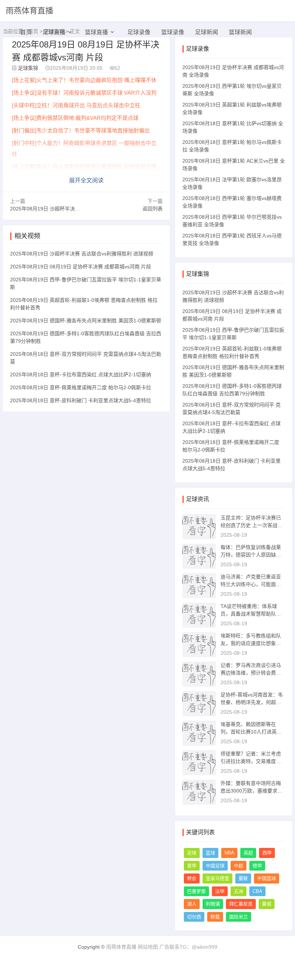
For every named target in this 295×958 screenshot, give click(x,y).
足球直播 (53, 32)
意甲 (191, 865)
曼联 (243, 878)
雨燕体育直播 (29, 10)
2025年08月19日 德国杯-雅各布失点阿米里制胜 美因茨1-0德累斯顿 (85, 320)
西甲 (267, 852)
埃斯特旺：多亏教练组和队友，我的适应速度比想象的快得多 (251, 643)
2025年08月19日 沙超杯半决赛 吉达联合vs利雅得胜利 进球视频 (81, 209)
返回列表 (152, 209)
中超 (238, 865)
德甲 (257, 865)
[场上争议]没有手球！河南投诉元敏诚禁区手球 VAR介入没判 (84, 93)
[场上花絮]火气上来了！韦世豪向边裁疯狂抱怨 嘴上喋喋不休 (84, 80)
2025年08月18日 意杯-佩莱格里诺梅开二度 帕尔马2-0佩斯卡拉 (80, 387)
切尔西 (194, 917)
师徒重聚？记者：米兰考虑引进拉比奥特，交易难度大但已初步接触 (251, 761)
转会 (191, 878)
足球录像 (138, 32)
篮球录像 (172, 32)
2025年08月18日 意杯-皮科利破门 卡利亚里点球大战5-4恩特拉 (80, 400)
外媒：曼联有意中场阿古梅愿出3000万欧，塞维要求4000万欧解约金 (252, 790)
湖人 (191, 904)
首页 (26, 32)
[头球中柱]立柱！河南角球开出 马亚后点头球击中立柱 (76, 105)
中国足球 (215, 865)
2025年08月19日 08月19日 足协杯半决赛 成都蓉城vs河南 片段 (80, 266)
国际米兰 (238, 917)
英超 (248, 852)
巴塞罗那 (196, 891)
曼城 (266, 904)
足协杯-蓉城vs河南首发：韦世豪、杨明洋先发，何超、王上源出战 (252, 702)
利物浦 (213, 904)
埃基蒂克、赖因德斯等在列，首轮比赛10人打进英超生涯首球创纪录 (251, 731)
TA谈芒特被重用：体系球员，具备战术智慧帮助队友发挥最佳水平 (251, 613)
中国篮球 (266, 878)
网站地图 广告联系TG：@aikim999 (177, 947)
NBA (229, 852)
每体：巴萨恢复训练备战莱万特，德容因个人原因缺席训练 (251, 554)
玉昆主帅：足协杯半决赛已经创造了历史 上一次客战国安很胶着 (251, 525)
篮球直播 (96, 32)
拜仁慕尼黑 (241, 904)
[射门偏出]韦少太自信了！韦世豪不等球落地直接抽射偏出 (81, 130)
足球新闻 (206, 32)
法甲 (219, 891)
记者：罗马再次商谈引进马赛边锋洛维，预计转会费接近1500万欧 (251, 672)
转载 (215, 917)
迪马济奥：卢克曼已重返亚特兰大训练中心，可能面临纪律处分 (251, 584)
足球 (191, 852)
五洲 (238, 891)
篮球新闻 (240, 32)
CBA (257, 891)
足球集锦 (28, 68)
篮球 (210, 852)
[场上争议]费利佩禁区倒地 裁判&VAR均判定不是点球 (75, 118)
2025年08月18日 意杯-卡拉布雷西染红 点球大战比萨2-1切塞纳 (80, 374)
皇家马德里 (217, 878)
